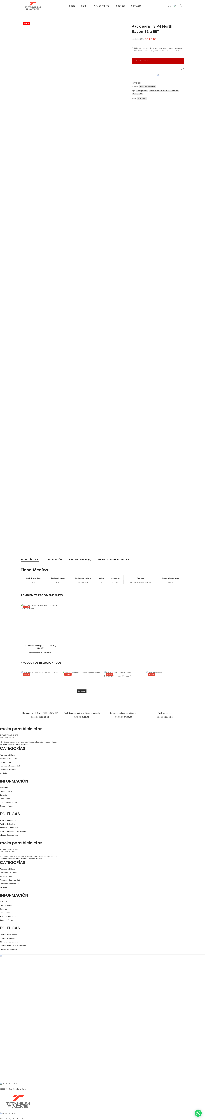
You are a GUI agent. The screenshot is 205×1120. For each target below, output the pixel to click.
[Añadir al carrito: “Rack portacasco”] (161, 694)
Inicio (72, 6)
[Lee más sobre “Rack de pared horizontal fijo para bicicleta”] (78, 694)
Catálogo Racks (142, 91)
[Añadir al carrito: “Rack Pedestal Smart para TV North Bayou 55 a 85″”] (36, 626)
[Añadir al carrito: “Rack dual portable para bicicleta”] (120, 694)
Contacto (136, 6)
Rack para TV (137, 94)
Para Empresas (101, 6)
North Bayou (142, 98)
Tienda (84, 6)
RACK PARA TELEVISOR (169, 91)
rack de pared (154, 91)
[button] (198, 1113)
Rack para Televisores (150, 21)
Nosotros (120, 6)
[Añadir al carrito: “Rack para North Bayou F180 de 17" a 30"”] (36, 694)
